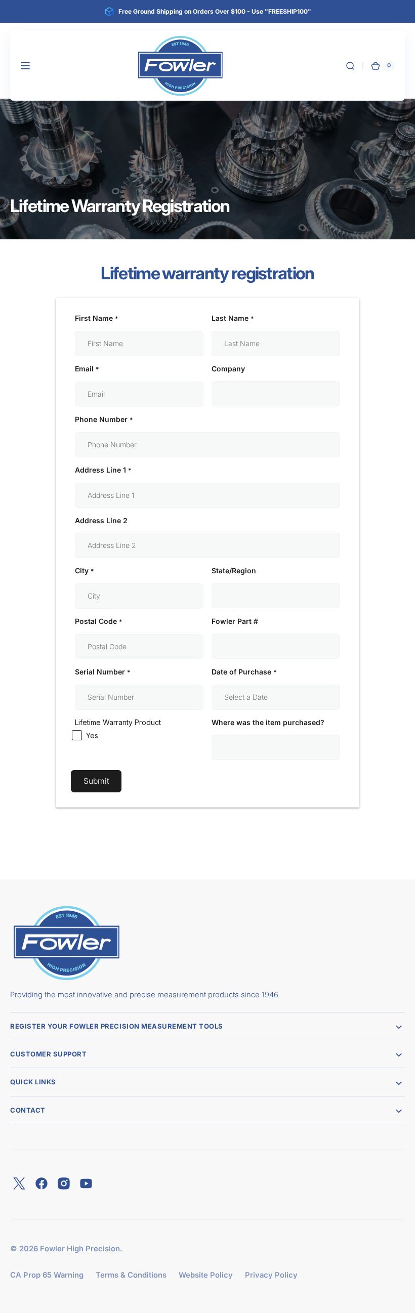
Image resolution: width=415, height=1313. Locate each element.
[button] (25, 66)
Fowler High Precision (80, 1248)
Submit (96, 781)
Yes (92, 735)
